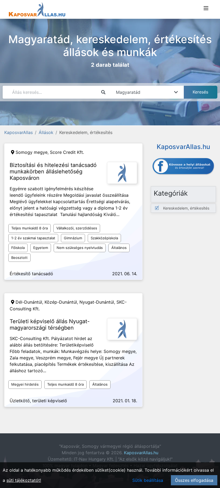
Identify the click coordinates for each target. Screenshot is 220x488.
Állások (46, 132)
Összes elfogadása (194, 480)
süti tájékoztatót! (23, 480)
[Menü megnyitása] (206, 8)
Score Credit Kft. (67, 152)
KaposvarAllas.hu (141, 452)
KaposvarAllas (18, 132)
